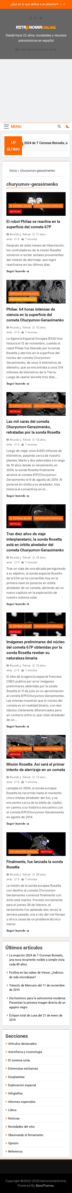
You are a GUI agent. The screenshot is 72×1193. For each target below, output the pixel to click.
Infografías (15, 1093)
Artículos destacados (24, 294)
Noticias (15, 211)
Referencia (15, 1151)
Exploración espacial (48, 206)
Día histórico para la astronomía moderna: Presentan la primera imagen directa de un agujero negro (37, 1002)
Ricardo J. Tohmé (20, 234)
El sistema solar (20, 206)
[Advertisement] (36, 91)
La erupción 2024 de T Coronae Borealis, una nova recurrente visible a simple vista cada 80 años (36, 960)
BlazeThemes (45, 1185)
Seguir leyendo (15, 271)
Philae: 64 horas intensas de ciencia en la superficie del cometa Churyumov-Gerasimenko (35, 314)
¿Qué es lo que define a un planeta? (33, 4)
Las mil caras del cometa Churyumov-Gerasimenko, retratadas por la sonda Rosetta (33, 427)
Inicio (13, 171)
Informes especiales (23, 299)
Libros (12, 1110)
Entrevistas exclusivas (23, 1068)
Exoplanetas (16, 1077)
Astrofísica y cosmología (25, 1052)
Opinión (13, 1143)
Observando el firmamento (25, 1135)
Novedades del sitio (21, 1126)
